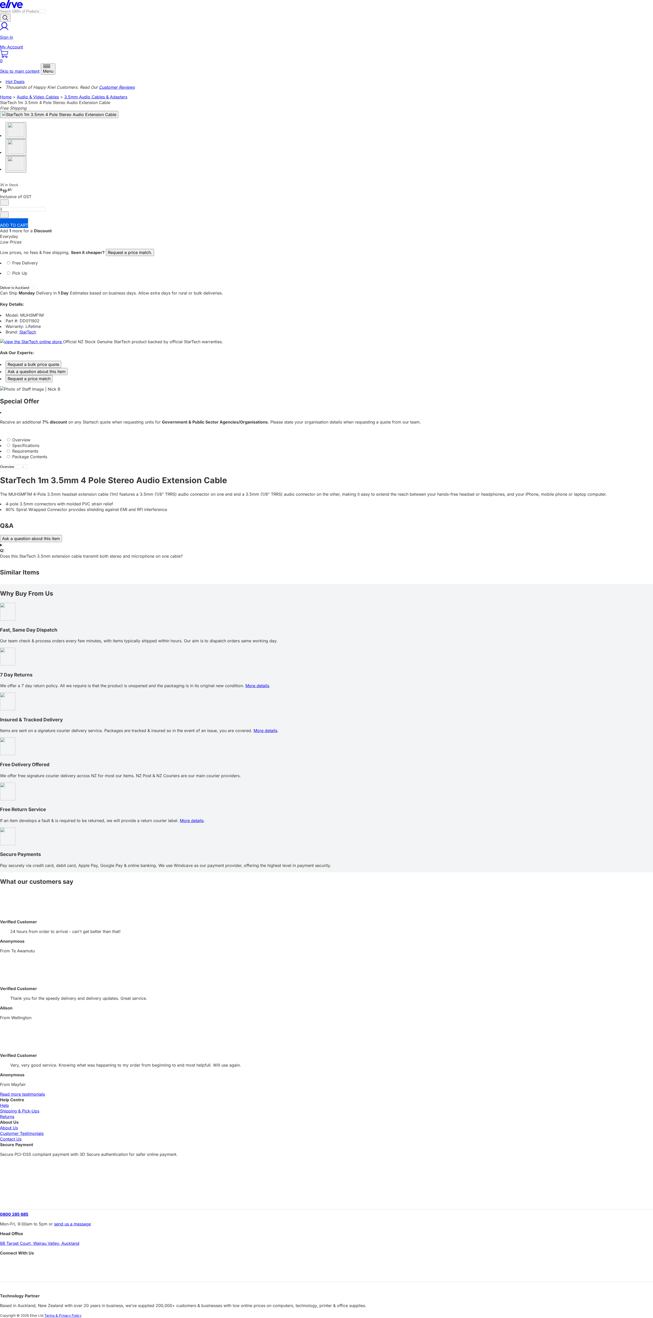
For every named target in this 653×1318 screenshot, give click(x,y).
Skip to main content (20, 71)
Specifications (25, 445)
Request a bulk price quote (33, 364)
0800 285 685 (14, 1214)
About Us (9, 1127)
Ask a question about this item (37, 371)
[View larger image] (59, 114)
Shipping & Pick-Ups (19, 1111)
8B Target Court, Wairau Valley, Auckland (39, 1243)
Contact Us (10, 1139)
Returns (7, 1116)
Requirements (24, 451)
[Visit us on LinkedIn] (326, 1273)
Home (5, 96)
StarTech (27, 332)
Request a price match (29, 378)
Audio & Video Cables (38, 96)
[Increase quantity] (4, 215)
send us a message (72, 1223)
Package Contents (29, 456)
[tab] (326, 265)
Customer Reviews (117, 87)
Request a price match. (130, 252)
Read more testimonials (22, 1094)
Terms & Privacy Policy (62, 1315)
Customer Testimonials (22, 1133)
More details (257, 685)
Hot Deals (15, 81)
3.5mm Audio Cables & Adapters (95, 96)
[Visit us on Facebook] (326, 1264)
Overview (20, 439)
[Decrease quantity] (4, 202)
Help (4, 1105)
